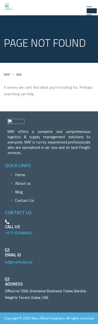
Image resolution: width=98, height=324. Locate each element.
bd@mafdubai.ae (19, 262)
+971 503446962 (18, 233)
